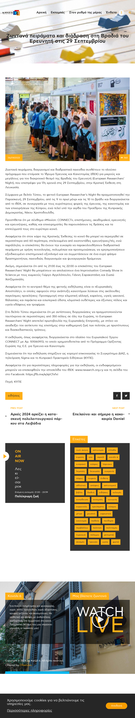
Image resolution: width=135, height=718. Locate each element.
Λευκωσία (95, 471)
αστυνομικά (110, 485)
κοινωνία (112, 500)
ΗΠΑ (90, 457)
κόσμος (112, 507)
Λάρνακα (107, 464)
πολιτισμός (111, 528)
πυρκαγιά (81, 535)
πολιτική (97, 528)
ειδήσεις (14, 395)
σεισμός (80, 542)
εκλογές (117, 492)
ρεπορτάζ (109, 535)
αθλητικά (81, 485)
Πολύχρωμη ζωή (27, 496)
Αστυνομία (98, 450)
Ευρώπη (80, 457)
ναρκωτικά (105, 514)
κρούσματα (98, 507)
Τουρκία (92, 478)
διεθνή (90, 492)
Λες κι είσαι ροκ (18, 477)
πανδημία (108, 521)
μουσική (91, 514)
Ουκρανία (109, 471)
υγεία (105, 542)
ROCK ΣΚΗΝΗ (82, 450)
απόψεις (94, 485)
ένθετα (104, 478)
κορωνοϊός (81, 507)
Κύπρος (94, 464)
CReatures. (26, 665)
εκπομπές (98, 500)
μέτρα (79, 514)
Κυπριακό (81, 464)
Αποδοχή (116, 706)
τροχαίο (93, 542)
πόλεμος (94, 535)
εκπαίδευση (82, 500)
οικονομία (81, 521)
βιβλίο (79, 492)
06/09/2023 (14, 158)
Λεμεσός (80, 471)
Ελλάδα (112, 450)
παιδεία (95, 521)
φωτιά (116, 542)
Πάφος (79, 478)
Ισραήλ (100, 457)
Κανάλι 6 (113, 457)
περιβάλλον (82, 528)
